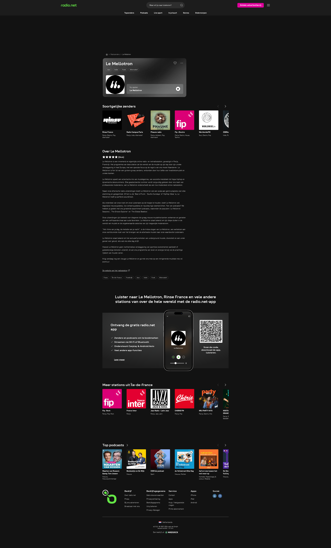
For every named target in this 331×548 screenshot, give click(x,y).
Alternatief (134, 70)
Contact (172, 495)
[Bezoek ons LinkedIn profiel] (215, 496)
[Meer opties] (181, 63)
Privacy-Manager (153, 510)
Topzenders (129, 13)
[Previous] (218, 105)
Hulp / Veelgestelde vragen (176, 504)
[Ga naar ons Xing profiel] (220, 496)
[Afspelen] (178, 89)
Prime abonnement (176, 509)
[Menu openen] (268, 5)
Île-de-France (117, 278)
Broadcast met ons (132, 506)
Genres (186, 13)
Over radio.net (130, 495)
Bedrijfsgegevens (153, 503)
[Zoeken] (181, 5)
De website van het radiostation (114, 271)
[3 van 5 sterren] (110, 157)
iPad (192, 499)
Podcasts (144, 13)
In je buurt (172, 13)
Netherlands (167, 522)
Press (127, 499)
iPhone (193, 495)
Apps (171, 499)
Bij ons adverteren (132, 503)
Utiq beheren (151, 506)
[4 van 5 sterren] (113, 157)
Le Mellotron (136, 90)
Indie (116, 70)
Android (194, 503)
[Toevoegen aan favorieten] (175, 63)
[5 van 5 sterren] (116, 157)
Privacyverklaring (153, 499)
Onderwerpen (201, 13)
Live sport (158, 13)
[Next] (225, 105)
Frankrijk (129, 278)
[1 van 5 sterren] (103, 157)
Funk (124, 70)
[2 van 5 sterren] (106, 157)
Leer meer (119, 359)
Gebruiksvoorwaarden (155, 495)
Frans (106, 278)
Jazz (108, 70)
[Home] (107, 54)
